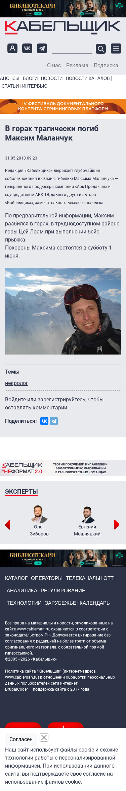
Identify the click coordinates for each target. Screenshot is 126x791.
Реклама (77, 66)
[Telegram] (54, 421)
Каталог (16, 578)
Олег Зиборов (39, 530)
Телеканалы (83, 578)
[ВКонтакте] (44, 421)
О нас (54, 66)
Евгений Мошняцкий (87, 530)
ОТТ (108, 578)
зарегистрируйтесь (61, 399)
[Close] (44, 737)
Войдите (15, 399)
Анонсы (9, 78)
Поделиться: (21, 421)
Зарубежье (60, 603)
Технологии (24, 603)
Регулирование (63, 590)
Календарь (95, 603)
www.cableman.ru (33, 629)
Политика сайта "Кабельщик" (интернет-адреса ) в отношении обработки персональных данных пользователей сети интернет (60, 677)
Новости (51, 78)
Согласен (21, 739)
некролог (16, 383)
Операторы (46, 578)
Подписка (106, 66)
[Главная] (63, 27)
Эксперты (21, 491)
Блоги (30, 78)
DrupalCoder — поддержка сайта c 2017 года (47, 689)
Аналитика (22, 590)
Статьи (10, 86)
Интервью (34, 86)
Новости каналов (88, 78)
